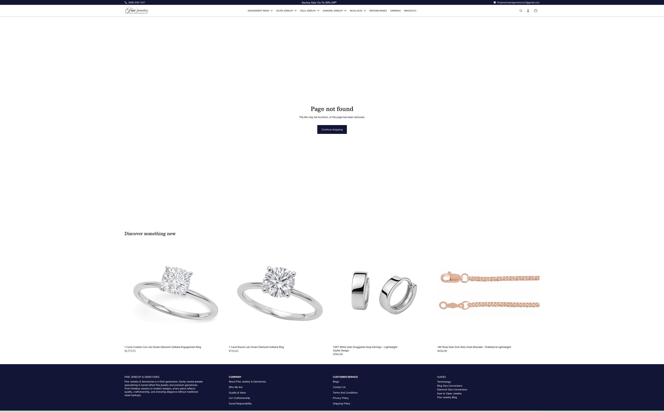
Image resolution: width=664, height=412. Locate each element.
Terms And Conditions (345, 392)
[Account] (528, 11)
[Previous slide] (129, 293)
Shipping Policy (341, 403)
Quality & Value (237, 392)
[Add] (221, 338)
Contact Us (339, 387)
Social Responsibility (240, 403)
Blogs (336, 381)
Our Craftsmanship (239, 397)
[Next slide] (221, 293)
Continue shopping (332, 129)
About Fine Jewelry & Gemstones (247, 381)
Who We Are (235, 387)
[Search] (521, 11)
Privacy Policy (341, 397)
